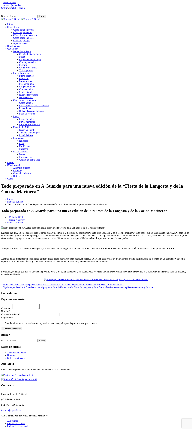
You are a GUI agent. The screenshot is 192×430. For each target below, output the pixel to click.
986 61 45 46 (9, 2)
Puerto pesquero (26, 75)
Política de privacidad (17, 426)
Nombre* (5, 311)
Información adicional (29, 124)
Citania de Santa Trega (30, 54)
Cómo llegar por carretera (25, 35)
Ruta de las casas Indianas (31, 111)
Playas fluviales (26, 119)
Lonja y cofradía (27, 86)
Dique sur (23, 78)
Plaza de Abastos (27, 113)
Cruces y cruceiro (27, 62)
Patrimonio (18, 138)
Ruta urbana (25, 108)
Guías (10, 178)
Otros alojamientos (22, 173)
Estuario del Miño (21, 127)
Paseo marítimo (26, 84)
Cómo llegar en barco (23, 38)
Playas (16, 116)
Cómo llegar (13, 27)
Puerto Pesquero (21, 73)
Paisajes (23, 65)
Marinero (23, 149)
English (12, 8)
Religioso (23, 140)
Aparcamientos (20, 43)
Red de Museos (20, 151)
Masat (22, 57)
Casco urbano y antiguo (24, 100)
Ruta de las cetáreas (28, 94)
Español (21, 8)
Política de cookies (16, 423)
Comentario (6, 308)
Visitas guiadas (26, 70)
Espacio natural (26, 130)
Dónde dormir (14, 165)
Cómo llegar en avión (23, 29)
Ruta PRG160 (26, 135)
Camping (17, 170)
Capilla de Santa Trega (30, 59)
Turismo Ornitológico (29, 132)
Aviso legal (12, 420)
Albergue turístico (21, 168)
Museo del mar (26, 97)
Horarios (11, 355)
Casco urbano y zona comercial (34, 105)
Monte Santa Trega (22, 51)
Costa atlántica (26, 89)
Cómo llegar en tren (22, 32)
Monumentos (25, 81)
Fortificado (24, 146)
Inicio (10, 24)
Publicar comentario (12, 329)
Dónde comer (13, 46)
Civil (21, 143)
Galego (4, 8)
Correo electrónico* (10, 314)
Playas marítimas (27, 122)
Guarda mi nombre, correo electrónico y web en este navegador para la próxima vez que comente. (51, 323)
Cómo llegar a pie (21, 40)
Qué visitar (12, 48)
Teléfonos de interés (16, 352)
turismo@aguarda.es (12, 5)
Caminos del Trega (28, 67)
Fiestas (10, 162)
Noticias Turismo (15, 201)
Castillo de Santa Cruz (29, 159)
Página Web (7, 317)
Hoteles (16, 176)
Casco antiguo (26, 103)
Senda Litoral (25, 92)
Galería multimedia (16, 358)
